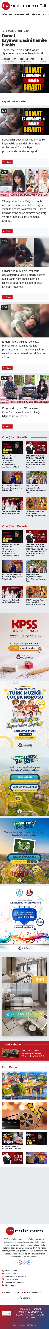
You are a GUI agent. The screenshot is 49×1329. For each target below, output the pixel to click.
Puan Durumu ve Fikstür (15, 1276)
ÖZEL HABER (23, 31)
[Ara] (41, 5)
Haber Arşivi (10, 1285)
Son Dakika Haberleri (14, 1282)
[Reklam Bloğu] (24, 646)
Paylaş (8, 162)
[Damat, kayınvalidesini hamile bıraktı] (24, 78)
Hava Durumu (11, 1271)
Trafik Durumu (11, 1274)
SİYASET (36, 15)
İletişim (17, 1293)
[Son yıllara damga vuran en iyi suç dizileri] (24, 1116)
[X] (20, 1262)
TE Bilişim (31, 1325)
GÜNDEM (7, 15)
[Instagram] (24, 1262)
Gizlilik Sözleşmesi (32, 1293)
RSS (7, 1313)
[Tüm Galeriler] (45, 1067)
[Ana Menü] (45, 5)
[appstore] (24, 1298)
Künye (7, 1293)
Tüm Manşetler (11, 1279)
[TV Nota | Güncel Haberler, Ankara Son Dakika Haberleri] (20, 6)
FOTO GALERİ (22, 15)
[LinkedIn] (29, 1262)
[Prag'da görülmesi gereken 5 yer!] (24, 1085)
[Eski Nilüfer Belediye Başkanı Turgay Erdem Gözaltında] (36, 1158)
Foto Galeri (8, 31)
